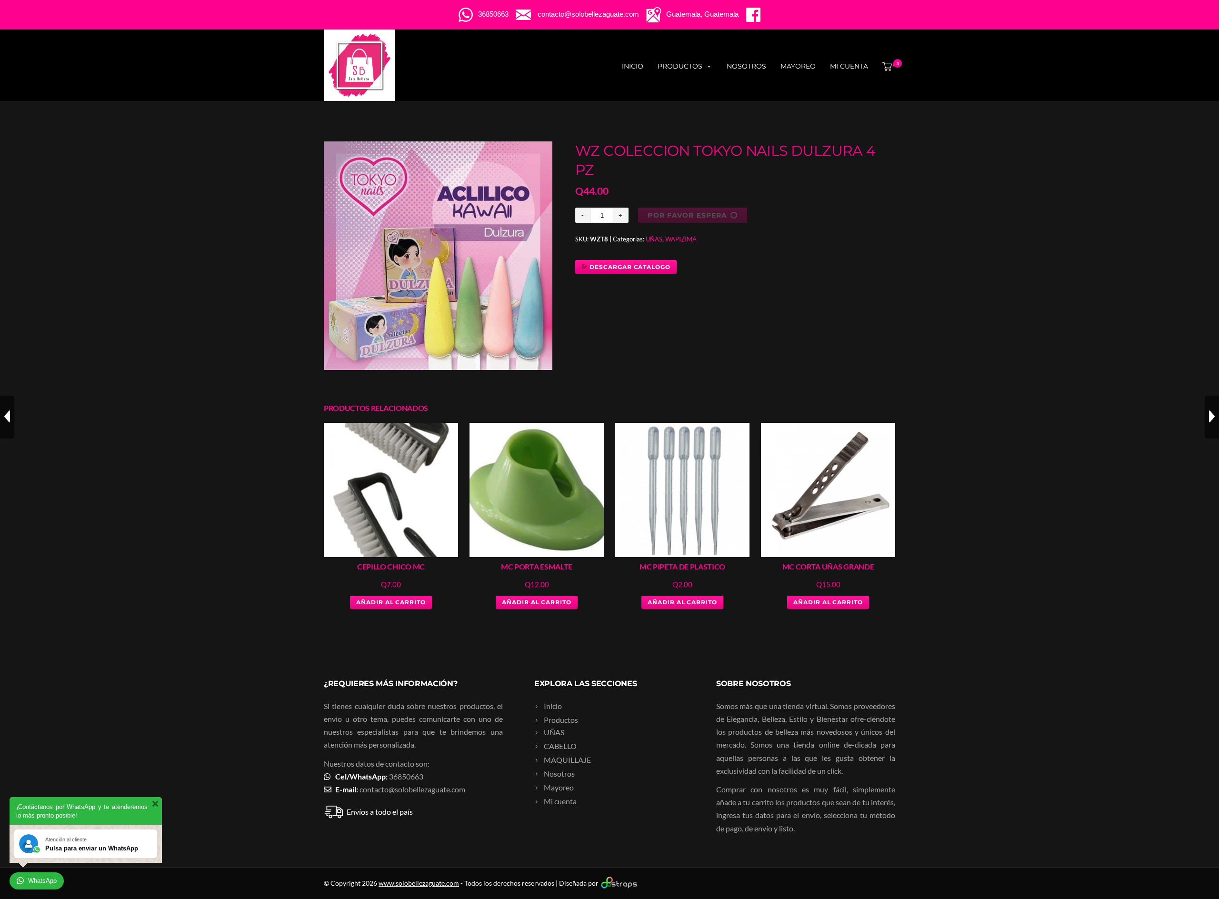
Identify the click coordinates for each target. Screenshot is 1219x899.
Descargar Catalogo (629, 266)
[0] (885, 66)
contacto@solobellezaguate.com (412, 789)
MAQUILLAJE (567, 759)
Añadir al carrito (391, 602)
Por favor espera (687, 215)
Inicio (632, 66)
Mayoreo (798, 66)
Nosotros (746, 66)
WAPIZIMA (681, 239)
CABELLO (560, 745)
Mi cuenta (849, 66)
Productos (680, 66)
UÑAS (654, 239)
